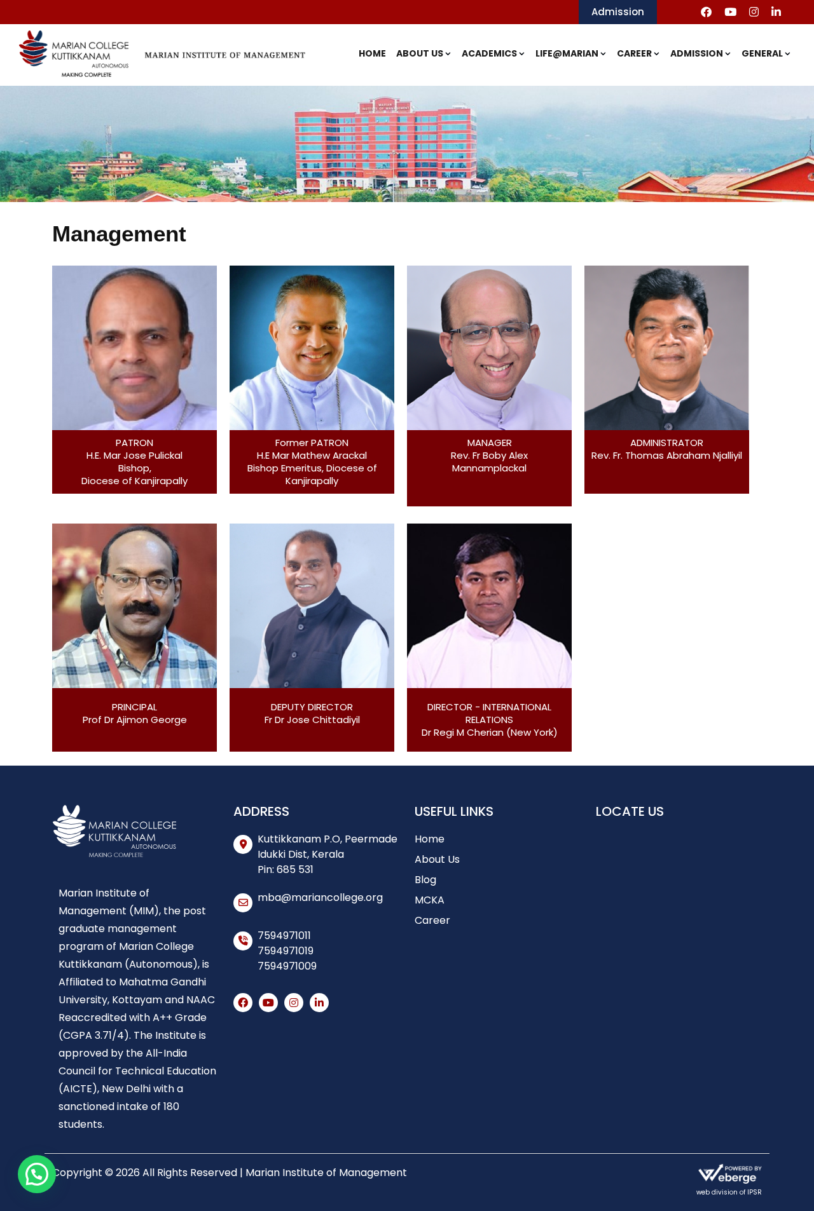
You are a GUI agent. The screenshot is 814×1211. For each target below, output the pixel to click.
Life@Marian (566, 53)
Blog (425, 879)
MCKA (430, 900)
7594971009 (287, 966)
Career (634, 53)
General (762, 53)
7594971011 (284, 935)
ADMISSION (696, 53)
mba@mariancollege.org (320, 897)
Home (372, 53)
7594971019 (286, 951)
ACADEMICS (489, 53)
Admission (617, 11)
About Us (419, 53)
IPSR (754, 1192)
